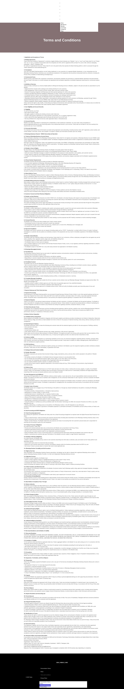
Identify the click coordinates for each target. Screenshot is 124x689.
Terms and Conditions (46, 674)
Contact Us (63, 15)
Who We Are (64, 6)
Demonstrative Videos (46, 668)
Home (62, 2)
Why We (63, 9)
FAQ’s (42, 671)
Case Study (63, 12)
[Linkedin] (97, 677)
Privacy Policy (44, 678)
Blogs (62, 19)
